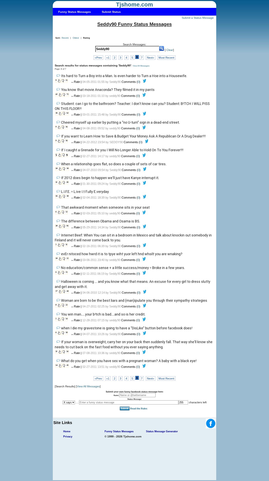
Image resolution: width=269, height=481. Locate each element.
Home (66, 431)
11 (56, 182)
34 (67, 351)
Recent (65, 38)
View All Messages (141, 66)
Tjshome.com (134, 4)
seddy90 (114, 95)
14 (67, 319)
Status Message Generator (162, 431)
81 (68, 226)
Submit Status (111, 11)
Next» (150, 57)
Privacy (67, 436)
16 (67, 127)
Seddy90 (115, 81)
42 (57, 94)
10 (57, 168)
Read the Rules (138, 408)
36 (57, 113)
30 (68, 196)
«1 (107, 57)
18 (68, 168)
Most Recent (166, 57)
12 (67, 212)
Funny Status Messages (74, 11)
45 (68, 365)
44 (68, 291)
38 (57, 226)
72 (68, 94)
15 (67, 80)
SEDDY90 (116, 142)
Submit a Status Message (198, 17)
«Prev (98, 57)
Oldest (76, 38)
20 (67, 182)
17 (57, 291)
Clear (169, 49)
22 (68, 258)
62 (68, 113)
